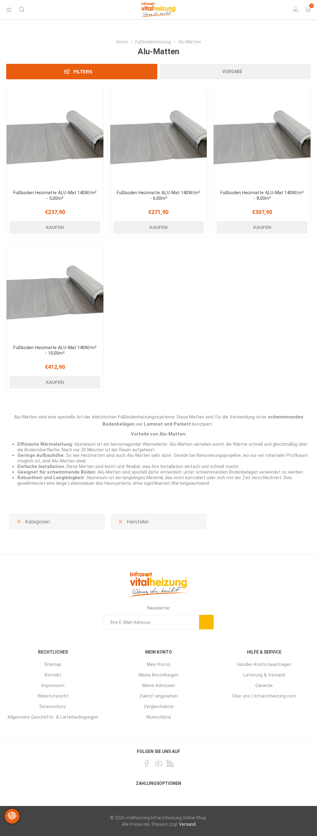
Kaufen (55, 227)
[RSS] (170, 763)
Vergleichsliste (159, 706)
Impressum (52, 685)
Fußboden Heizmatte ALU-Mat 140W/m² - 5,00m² (55, 195)
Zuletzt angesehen (158, 696)
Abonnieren (206, 622)
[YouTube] (158, 763)
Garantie (264, 685)
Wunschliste (158, 717)
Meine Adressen (158, 685)
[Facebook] (147, 763)
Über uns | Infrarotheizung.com (264, 696)
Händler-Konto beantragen (264, 664)
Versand (187, 824)
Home (122, 41)
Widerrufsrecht (52, 696)
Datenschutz (53, 706)
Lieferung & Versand (264, 675)
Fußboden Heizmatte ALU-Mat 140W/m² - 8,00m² (262, 195)
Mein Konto (158, 664)
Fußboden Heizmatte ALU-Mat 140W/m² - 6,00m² (158, 195)
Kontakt (53, 675)
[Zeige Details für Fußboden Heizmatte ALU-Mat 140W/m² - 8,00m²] (262, 136)
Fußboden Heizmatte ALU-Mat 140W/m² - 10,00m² (55, 350)
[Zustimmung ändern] (12, 816)
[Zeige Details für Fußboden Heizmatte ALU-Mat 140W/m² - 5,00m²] (55, 136)
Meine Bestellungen (158, 675)
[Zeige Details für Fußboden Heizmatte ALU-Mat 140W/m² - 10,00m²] (55, 291)
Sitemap (52, 664)
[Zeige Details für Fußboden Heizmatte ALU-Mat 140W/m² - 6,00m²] (158, 136)
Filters (82, 71)
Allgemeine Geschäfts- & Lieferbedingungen (52, 717)
